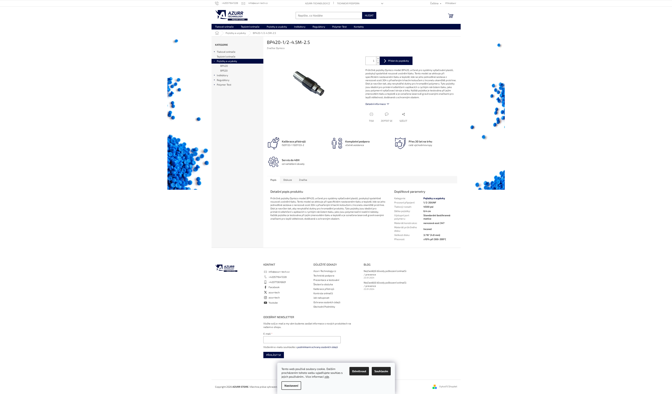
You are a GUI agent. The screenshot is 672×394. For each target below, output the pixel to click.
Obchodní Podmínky (324, 306)
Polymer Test (224, 84)
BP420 (224, 65)
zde (326, 376)
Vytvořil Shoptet (448, 386)
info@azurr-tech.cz (279, 271)
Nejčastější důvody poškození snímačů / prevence (385, 272)
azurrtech (274, 292)
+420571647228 (278, 276)
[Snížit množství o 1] (378, 63)
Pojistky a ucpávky (227, 61)
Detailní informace (375, 103)
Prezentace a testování (326, 279)
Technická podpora (348, 3)
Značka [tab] (303, 179)
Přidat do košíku (396, 61)
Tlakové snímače (226, 51)
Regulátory (223, 80)
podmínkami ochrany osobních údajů (317, 347)
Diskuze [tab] (287, 179)
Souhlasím (381, 371)
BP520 (224, 70)
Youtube (273, 302)
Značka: (276, 48)
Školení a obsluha (323, 284)
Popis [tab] (273, 179)
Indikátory (222, 75)
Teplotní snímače (226, 56)
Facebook (274, 287)
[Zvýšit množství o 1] (378, 59)
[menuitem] (224, 27)
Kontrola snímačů (323, 293)
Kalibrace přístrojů (323, 288)
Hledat (369, 15)
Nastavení (291, 385)
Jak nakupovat (321, 297)
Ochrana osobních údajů (326, 302)
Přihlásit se (273, 354)
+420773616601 (277, 282)
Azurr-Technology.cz (317, 3)
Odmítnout (359, 371)
